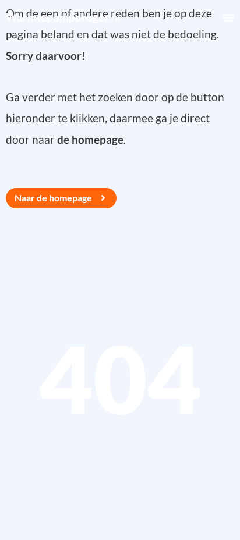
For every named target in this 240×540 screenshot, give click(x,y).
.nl (63, 17)
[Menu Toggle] (228, 17)
